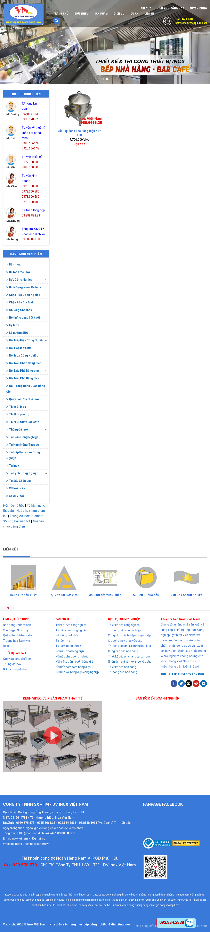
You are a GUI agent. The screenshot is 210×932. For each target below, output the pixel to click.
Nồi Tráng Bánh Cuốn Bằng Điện (25, 388)
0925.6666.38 (30, 148)
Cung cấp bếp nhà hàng (123, 651)
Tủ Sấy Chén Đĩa (20, 480)
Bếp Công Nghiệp (20, 279)
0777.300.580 (30, 162)
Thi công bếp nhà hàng (122, 672)
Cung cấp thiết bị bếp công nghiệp (129, 635)
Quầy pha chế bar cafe (17, 635)
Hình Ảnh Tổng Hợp (170, 8)
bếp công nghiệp (35, 899)
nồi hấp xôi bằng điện (98, 899)
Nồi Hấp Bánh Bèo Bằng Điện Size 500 (79, 133)
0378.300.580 (30, 196)
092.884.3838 (30, 114)
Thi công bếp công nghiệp (124, 630)
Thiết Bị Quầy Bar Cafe (24, 422)
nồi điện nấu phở (75, 899)
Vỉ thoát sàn (17, 488)
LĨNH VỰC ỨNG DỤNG (16, 619)
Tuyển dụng (198, 8)
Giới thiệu (81, 13)
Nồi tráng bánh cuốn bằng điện (75, 661)
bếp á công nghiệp (14, 899)
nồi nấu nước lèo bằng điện (78, 905)
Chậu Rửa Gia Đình (21, 302)
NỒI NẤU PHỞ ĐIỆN (192, 673)
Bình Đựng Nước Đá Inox (25, 287)
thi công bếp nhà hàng (133, 894)
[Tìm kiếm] (56, 20)
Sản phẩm (101, 13)
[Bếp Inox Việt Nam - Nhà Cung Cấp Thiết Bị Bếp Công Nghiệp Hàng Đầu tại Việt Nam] (23, 14)
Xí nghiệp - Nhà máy (16, 630)
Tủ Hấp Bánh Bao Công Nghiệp (23, 455)
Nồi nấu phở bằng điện (70, 651)
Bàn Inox (15, 264)
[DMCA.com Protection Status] (185, 843)
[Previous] (9, 42)
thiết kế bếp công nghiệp (106, 894)
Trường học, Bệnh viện (17, 640)
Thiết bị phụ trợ (19, 414)
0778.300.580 (30, 202)
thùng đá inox (119, 899)
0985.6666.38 (30, 143)
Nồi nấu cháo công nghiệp (72, 656)
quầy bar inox (136, 899)
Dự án (134, 13)
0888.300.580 (30, 167)
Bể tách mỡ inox (19, 272)
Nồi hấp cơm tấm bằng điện (73, 667)
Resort (7, 645)
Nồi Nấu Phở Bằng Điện (24, 370)
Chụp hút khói (190, 899)
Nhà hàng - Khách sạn (17, 625)
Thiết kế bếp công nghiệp (124, 625)
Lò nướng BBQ (18, 332)
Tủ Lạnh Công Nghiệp (23, 473)
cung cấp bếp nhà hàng (161, 894)
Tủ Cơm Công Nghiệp (23, 437)
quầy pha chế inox (156, 899)
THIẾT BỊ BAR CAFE (15, 653)
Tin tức (145, 8)
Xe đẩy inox (16, 496)
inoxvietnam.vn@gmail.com (191, 23)
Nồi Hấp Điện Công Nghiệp (26, 340)
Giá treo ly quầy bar (15, 669)
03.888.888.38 (31, 215)
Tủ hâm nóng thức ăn (69, 645)
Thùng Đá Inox (18, 429)
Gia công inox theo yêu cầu (125, 640)
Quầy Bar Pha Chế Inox (24, 399)
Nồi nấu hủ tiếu (13, 505)
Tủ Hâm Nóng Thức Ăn (24, 444)
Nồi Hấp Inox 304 (20, 348)
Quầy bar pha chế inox (17, 658)
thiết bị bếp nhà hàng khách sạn (73, 894)
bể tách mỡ (174, 899)
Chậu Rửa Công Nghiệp (24, 294)
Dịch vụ (119, 13)
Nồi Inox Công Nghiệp (23, 355)
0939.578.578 (184, 18)
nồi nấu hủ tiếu (103, 905)
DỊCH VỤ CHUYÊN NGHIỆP (124, 619)
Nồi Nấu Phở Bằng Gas (24, 378)
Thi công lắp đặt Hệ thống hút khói (130, 645)
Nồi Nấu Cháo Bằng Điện (25, 363)
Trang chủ (60, 13)
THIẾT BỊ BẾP (169, 673)
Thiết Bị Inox (17, 406)
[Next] (200, 42)
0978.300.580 (30, 191)
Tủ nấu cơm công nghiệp (71, 630)
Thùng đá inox (20, 516)
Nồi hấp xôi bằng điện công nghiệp (77, 672)
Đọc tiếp (79, 144)
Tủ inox (14, 465)
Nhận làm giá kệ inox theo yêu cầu (130, 661)
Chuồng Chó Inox (20, 310)
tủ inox (57, 905)
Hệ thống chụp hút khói (24, 317)
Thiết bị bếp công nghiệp (71, 625)
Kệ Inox (14, 325)
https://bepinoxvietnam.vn (32, 844)
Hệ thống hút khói (67, 635)
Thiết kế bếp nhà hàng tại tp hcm (129, 656)
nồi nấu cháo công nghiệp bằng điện (133, 905)
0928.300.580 (30, 186)
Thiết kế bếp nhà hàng (122, 667)
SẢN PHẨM (62, 619)
